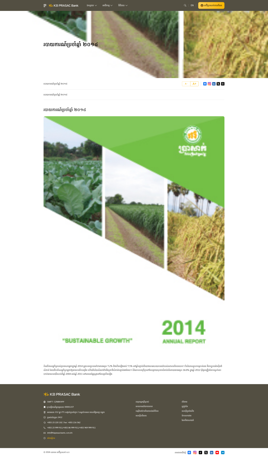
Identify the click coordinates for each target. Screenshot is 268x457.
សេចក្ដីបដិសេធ (141, 415)
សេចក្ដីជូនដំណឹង (188, 411)
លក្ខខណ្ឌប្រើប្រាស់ (142, 401)
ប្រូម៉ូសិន (185, 406)
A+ (194, 84)
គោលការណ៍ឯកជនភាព (144, 406)
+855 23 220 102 (54, 422)
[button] (45, 5)
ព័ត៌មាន (184, 401)
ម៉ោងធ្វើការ (51, 438)
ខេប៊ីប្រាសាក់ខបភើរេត (212, 5)
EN (192, 5)
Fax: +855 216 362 (72, 422)
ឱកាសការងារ (186, 415)
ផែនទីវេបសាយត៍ (188, 420)
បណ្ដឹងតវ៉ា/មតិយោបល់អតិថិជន (147, 411)
